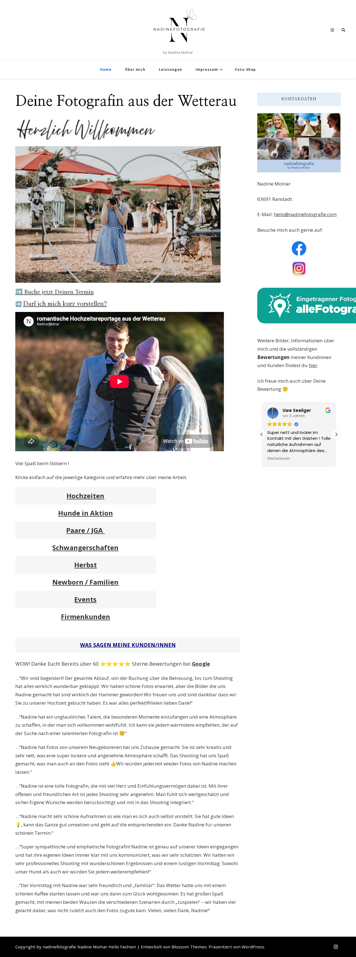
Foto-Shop (245, 69)
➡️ (19, 292)
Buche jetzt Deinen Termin (58, 292)
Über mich (135, 69)
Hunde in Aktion (85, 512)
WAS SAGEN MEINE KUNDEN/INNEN (128, 644)
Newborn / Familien (85, 582)
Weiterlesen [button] (278, 458)
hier (313, 365)
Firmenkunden (85, 616)
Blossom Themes (189, 946)
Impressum (207, 69)
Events (85, 599)
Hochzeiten (85, 495)
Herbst (85, 564)
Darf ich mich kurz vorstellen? (65, 304)
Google (201, 663)
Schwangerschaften (85, 547)
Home (106, 69)
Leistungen (170, 69)
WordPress (253, 946)
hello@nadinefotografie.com (305, 214)
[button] (336, 434)
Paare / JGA (85, 530)
